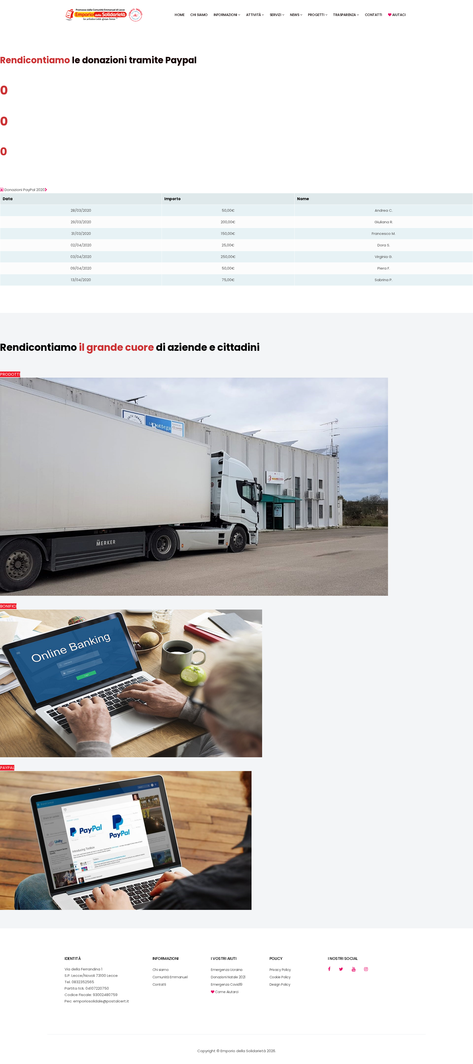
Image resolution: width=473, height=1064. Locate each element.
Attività (253, 14)
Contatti (373, 14)
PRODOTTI (10, 374)
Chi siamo (199, 14)
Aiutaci (398, 14)
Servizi (275, 14)
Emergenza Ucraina (226, 969)
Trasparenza (344, 14)
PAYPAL (7, 768)
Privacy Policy (280, 969)
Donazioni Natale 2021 (228, 977)
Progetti (316, 14)
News (294, 14)
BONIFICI (8, 606)
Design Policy (280, 984)
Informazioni (225, 14)
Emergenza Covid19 (226, 984)
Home (179, 14)
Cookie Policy (280, 977)
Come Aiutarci (226, 991)
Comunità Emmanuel (170, 977)
